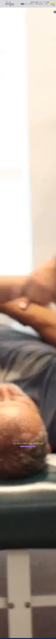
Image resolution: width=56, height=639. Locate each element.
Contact (53, 5)
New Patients (31, 3)
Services (46, 3)
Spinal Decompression (39, 3)
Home (22, 3)
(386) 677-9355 (42, 2)
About (25, 3)
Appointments (52, 3)
